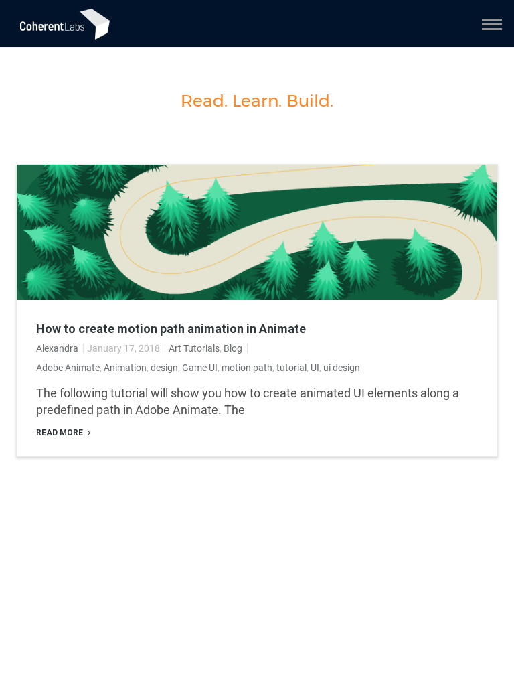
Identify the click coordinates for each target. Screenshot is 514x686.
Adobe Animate (68, 367)
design (164, 367)
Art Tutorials (194, 348)
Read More (60, 432)
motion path (247, 367)
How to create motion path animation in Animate (171, 329)
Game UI (200, 367)
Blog (233, 348)
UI (315, 367)
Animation (125, 367)
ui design (341, 367)
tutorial (291, 367)
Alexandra (57, 348)
